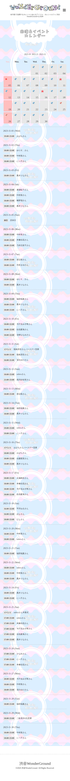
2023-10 (27, 54)
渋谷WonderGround (35, 764)
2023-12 (42, 54)
